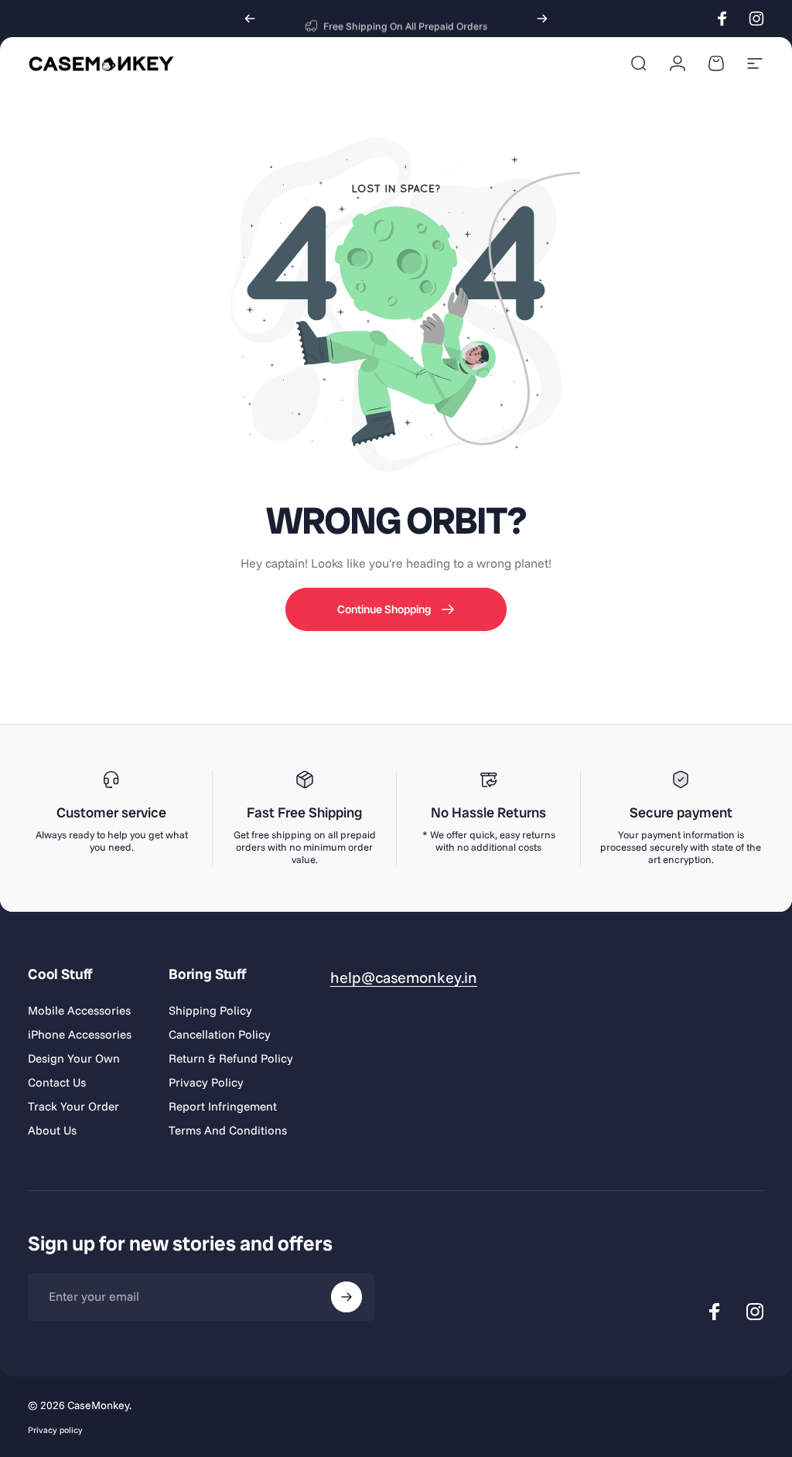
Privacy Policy (206, 1082)
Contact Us (57, 1082)
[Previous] (250, 18)
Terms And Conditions (228, 1130)
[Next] (542, 18)
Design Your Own (74, 1058)
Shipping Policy (210, 1010)
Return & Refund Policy (231, 1058)
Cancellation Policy (220, 1034)
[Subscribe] (346, 1296)
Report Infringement (223, 1106)
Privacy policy (55, 1430)
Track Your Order (73, 1106)
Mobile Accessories (79, 1010)
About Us (52, 1130)
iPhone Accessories (79, 1034)
